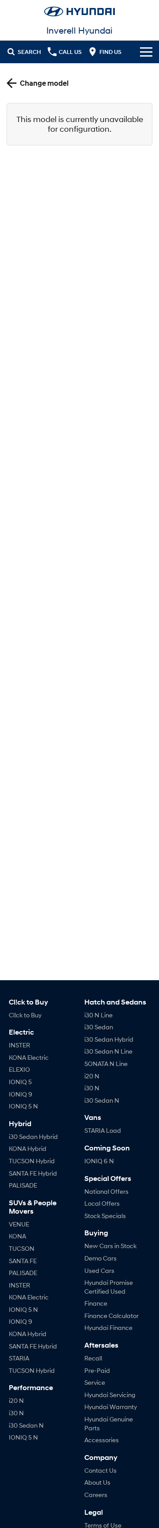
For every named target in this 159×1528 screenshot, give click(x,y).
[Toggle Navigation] (146, 52)
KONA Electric (29, 1057)
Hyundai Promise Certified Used (108, 1287)
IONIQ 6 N (99, 1161)
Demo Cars (100, 1258)
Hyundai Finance (108, 1327)
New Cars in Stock (110, 1245)
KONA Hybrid (27, 1148)
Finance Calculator (111, 1315)
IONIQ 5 (20, 1081)
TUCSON (21, 1248)
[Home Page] (79, 11)
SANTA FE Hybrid (33, 1173)
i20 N (16, 1400)
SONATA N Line (106, 1063)
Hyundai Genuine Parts (108, 1423)
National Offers (106, 1191)
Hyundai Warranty (110, 1406)
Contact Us (100, 1470)
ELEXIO (19, 1069)
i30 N (16, 1413)
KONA (17, 1236)
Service (94, 1382)
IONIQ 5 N (23, 1106)
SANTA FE (23, 1260)
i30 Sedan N (26, 1425)
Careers (95, 1494)
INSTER (19, 1045)
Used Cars (99, 1270)
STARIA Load (102, 1130)
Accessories (101, 1440)
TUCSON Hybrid (32, 1161)
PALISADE (23, 1185)
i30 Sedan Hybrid (33, 1136)
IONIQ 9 (20, 1094)
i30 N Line (98, 1015)
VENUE (19, 1224)
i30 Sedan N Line (108, 1051)
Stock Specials (105, 1215)
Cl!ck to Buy (25, 1015)
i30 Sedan (98, 1027)
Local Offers (102, 1203)
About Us (97, 1482)
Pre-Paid (97, 1370)
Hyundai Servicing (109, 1394)
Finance (95, 1303)
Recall (93, 1358)
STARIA (19, 1358)
